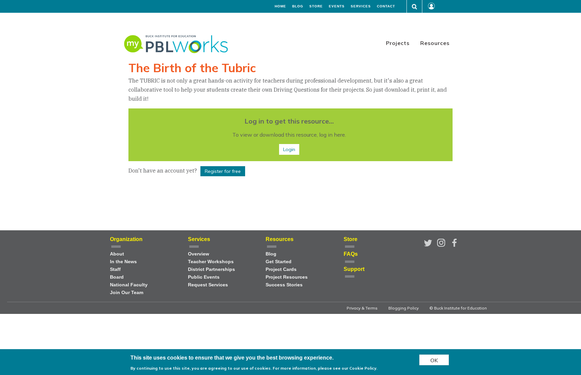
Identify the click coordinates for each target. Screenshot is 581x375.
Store (316, 6)
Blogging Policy (403, 308)
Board (117, 277)
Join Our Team (126, 292)
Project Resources (287, 277)
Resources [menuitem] (435, 43)
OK (434, 360)
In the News (123, 261)
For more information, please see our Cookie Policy (324, 368)
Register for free (223, 171)
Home (280, 6)
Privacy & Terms (362, 308)
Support (354, 269)
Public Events (204, 277)
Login (289, 149)
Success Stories (284, 284)
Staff (115, 269)
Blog (297, 6)
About (117, 253)
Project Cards (281, 269)
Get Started (279, 261)
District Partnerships (211, 269)
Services (361, 6)
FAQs (351, 254)
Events (337, 6)
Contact (386, 6)
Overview (198, 253)
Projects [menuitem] (398, 43)
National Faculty (129, 284)
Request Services (208, 284)
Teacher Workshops (211, 261)
